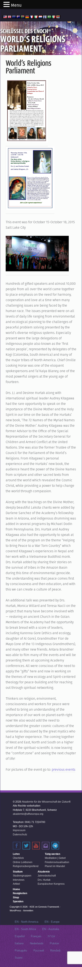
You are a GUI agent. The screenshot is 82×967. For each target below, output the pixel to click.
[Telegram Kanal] (55, 845)
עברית (51, 936)
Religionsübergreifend (25, 866)
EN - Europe (52, 921)
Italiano (19, 943)
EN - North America (26, 921)
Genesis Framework (48, 906)
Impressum (19, 830)
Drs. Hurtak (44, 879)
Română (55, 950)
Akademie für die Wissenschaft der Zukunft (46, 801)
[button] (7, 4)
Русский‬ (38, 950)
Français (36, 936)
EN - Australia (50, 929)
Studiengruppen (22, 875)
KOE (32, 906)
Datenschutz (20, 834)
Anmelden (28, 910)
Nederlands (37, 943)
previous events (63, 769)
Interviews (18, 879)
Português (21, 950)
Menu (16, 5)
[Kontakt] (45, 845)
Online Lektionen (22, 862)
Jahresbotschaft (47, 875)
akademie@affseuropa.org (28, 813)
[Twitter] (26, 845)
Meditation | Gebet (55, 858)
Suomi (18, 957)
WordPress (15, 910)
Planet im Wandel (55, 866)
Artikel (16, 883)
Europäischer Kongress (51, 883)
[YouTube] (36, 845)
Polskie (54, 943)
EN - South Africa (25, 929)
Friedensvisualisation (57, 862)
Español (20, 936)
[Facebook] (16, 845)
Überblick (18, 858)
